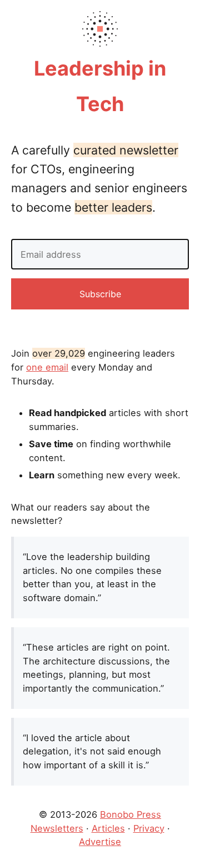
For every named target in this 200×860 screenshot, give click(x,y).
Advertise (100, 841)
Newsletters (57, 828)
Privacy (148, 828)
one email (47, 367)
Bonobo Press (130, 814)
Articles (108, 828)
